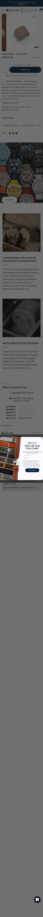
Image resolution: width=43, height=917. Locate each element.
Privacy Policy (35, 466)
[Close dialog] (42, 438)
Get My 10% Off (32, 470)
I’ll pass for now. (32, 473)
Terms (39, 466)
